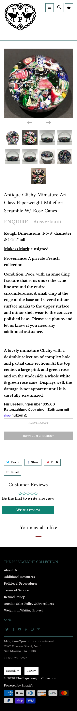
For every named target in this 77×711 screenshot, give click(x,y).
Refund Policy (14, 597)
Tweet (15, 462)
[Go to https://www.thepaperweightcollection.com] (20, 20)
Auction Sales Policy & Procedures (29, 604)
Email (15, 472)
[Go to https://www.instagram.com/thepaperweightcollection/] (32, 629)
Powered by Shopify (18, 685)
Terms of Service (16, 590)
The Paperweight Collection (36, 678)
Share (35, 462)
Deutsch (11, 671)
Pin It (54, 462)
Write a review (28, 510)
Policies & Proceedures (20, 583)
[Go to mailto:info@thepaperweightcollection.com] (39, 629)
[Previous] (29, 122)
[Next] (48, 122)
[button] (49, 7)
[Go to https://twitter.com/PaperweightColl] (7, 629)
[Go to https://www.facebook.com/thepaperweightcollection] (13, 629)
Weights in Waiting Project (23, 610)
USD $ (30, 671)
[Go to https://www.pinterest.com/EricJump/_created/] (26, 629)
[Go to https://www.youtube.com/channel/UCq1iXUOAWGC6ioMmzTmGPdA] (20, 629)
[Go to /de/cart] (69, 7)
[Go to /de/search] (59, 7)
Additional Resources (19, 577)
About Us (10, 570)
